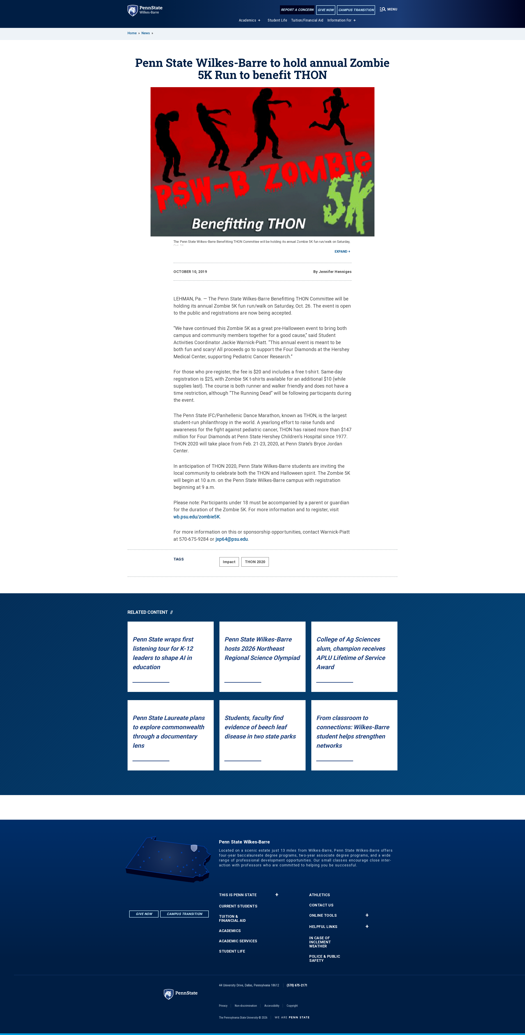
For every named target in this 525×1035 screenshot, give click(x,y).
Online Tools (323, 915)
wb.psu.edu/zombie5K (196, 517)
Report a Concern (297, 10)
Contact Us (321, 905)
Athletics (319, 895)
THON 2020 (255, 562)
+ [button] (276, 894)
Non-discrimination (246, 1005)
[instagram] (158, 894)
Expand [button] (341, 251)
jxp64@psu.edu (232, 539)
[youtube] (180, 894)
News (146, 33)
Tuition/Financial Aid (307, 20)
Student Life (277, 20)
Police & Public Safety (324, 958)
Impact (229, 562)
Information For (340, 20)
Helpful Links (323, 927)
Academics (247, 20)
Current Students (238, 906)
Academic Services (238, 941)
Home (132, 33)
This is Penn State (238, 895)
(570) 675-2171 (297, 985)
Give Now (326, 10)
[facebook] (169, 894)
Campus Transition (356, 10)
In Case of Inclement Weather (320, 942)
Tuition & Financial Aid (232, 918)
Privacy (223, 1005)
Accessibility (271, 1005)
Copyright (292, 1005)
